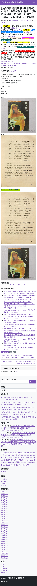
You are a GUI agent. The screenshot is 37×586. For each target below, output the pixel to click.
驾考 (28, 453)
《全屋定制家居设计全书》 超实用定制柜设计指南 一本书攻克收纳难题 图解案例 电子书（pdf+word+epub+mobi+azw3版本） (18, 428)
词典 (8, 460)
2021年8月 (4, 512)
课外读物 (4, 453)
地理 (28, 455)
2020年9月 (4, 529)
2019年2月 (4, 533)
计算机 (5, 457)
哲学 (13, 458)
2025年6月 (4, 492)
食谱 (13, 465)
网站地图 (4, 471)
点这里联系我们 (12, 36)
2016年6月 (4, 558)
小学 (31, 453)
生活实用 (25, 462)
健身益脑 (9, 462)
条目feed (4, 568)
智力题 (19, 453)
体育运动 (26, 465)
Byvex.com (4, 581)
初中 (23, 465)
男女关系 (24, 458)
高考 (28, 457)
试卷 (31, 457)
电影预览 (4, 481)
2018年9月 (4, 535)
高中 (10, 465)
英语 (19, 458)
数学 (17, 462)
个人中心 (4, 479)
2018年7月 (4, 539)
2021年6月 (4, 517)
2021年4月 (4, 521)
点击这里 (14, 28)
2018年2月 (4, 543)
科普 (16, 465)
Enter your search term (8, 379)
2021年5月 (4, 519)
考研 (4, 462)
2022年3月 (4, 504)
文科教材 (23, 453)
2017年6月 (4, 552)
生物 (20, 462)
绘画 (7, 465)
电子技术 (20, 460)
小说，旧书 (26, 460)
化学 (15, 460)
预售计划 (4, 485)
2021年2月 (4, 525)
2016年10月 (4, 554)
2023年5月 (4, 494)
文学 (11, 453)
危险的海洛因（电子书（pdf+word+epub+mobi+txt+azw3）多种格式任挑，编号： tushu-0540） (19, 310)
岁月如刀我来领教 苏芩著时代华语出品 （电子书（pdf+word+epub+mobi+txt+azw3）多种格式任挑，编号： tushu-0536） (19, 316)
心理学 (10, 457)
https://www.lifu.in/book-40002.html (13, 285)
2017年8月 (4, 548)
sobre (13, 462)
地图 (31, 455)
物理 (14, 452)
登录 (16, 371)
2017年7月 (4, 550)
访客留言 (4, 483)
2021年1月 (4, 527)
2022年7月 (4, 502)
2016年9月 (4, 556)
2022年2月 (4, 506)
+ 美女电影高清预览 (7, 61)
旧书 (14, 352)
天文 (11, 460)
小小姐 (30, 462)
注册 (2, 564)
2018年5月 (4, 541)
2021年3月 (4, 523)
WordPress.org (6, 573)
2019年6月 (4, 531)
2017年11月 (4, 545)
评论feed (4, 570)
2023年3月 (4, 496)
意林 (5, 455)
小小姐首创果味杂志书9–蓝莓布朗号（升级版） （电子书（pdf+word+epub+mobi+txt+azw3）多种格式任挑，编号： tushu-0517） (20, 331)
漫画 (9, 455)
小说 (11, 352)
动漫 (22, 455)
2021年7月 (4, 514)
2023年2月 (4, 498)
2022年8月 (4, 500)
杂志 (31, 460)
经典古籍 (14, 455)
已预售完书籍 (14, 20)
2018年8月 (4, 537)
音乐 (19, 455)
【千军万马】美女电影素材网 (12, 2)
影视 (25, 455)
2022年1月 (4, 508)
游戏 (20, 465)
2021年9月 (4, 510)
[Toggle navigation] (33, 2)
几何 (16, 458)
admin (3, 22)
